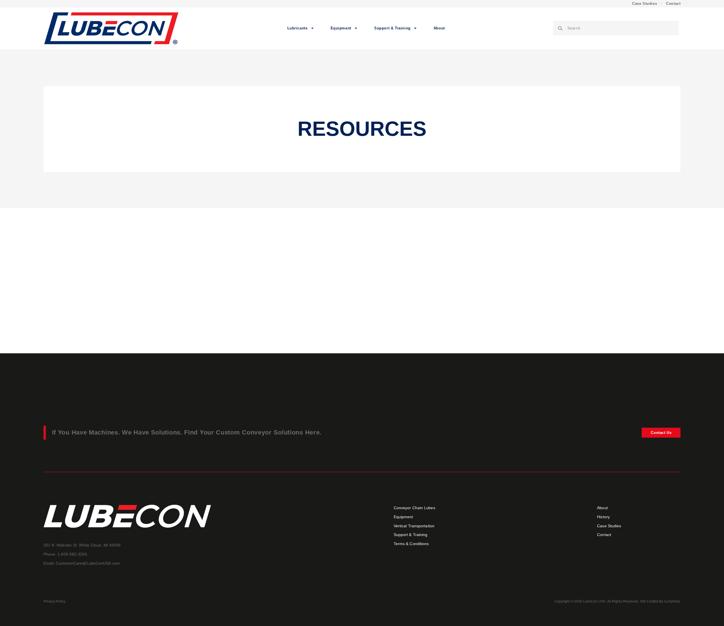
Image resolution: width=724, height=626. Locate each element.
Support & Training (392, 28)
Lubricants (297, 28)
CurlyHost (672, 601)
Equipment (341, 28)
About (439, 28)
